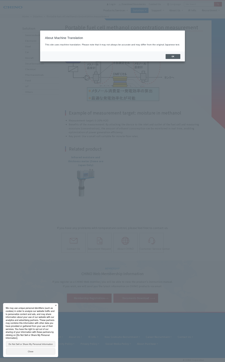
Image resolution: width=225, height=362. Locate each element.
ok (173, 56)
